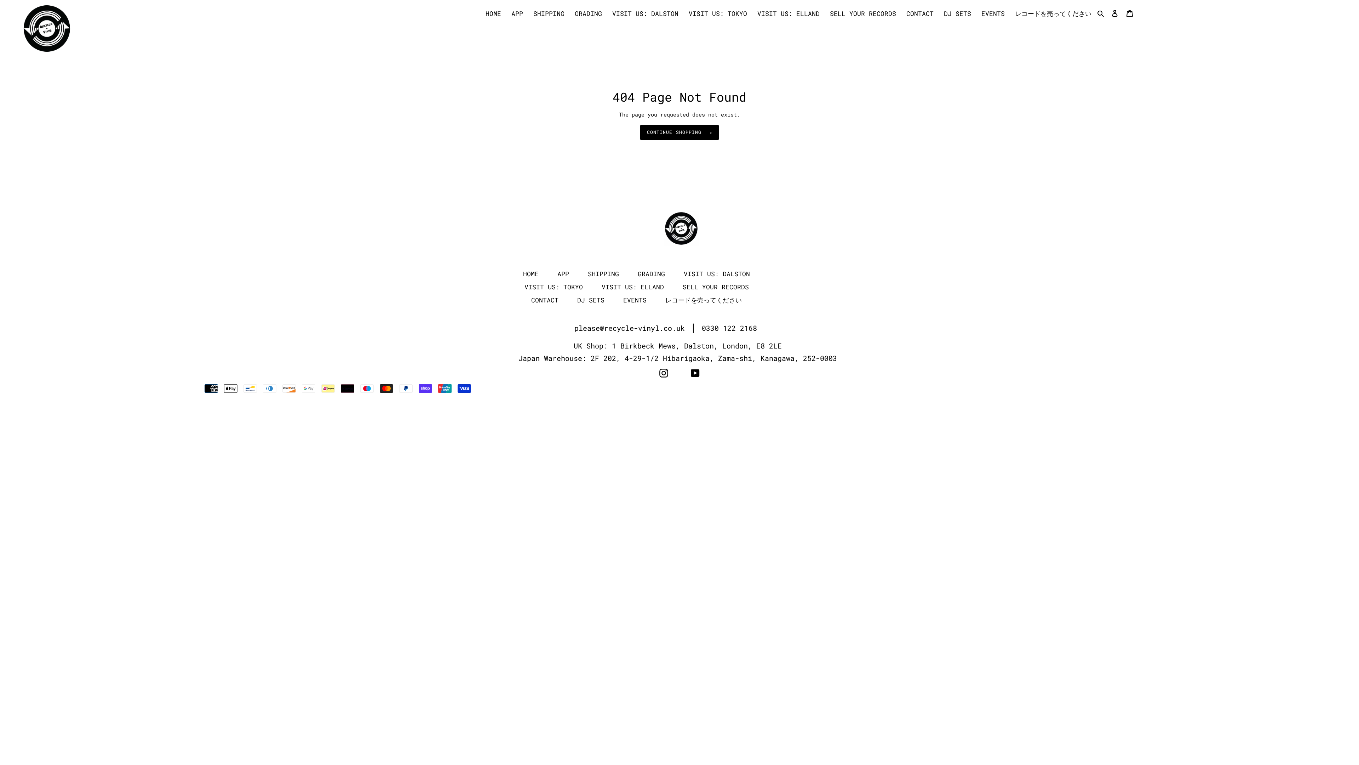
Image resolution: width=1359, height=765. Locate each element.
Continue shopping (674, 132)
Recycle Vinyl (1033, 388)
